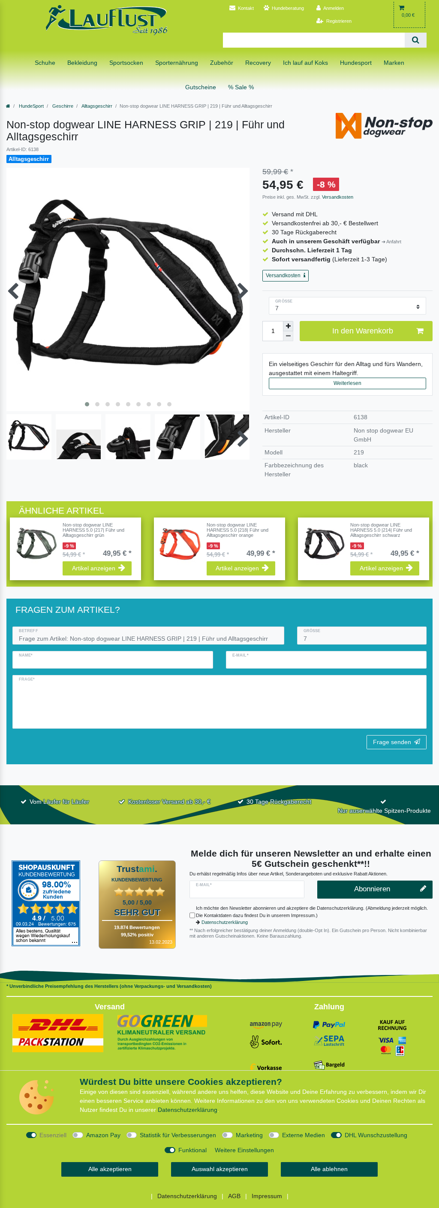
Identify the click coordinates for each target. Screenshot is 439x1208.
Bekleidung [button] (82, 62)
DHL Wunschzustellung (376, 1135)
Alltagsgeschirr (96, 106)
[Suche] (416, 40)
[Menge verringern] (288, 336)
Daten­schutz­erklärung (187, 1109)
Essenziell (52, 1135)
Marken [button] (394, 62)
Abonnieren (372, 889)
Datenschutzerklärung (224, 922)
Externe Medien (303, 1135)
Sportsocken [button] (126, 62)
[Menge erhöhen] (288, 326)
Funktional (192, 1150)
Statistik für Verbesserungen (178, 1135)
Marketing (249, 1135)
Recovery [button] (258, 62)
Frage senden (392, 742)
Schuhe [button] (45, 62)
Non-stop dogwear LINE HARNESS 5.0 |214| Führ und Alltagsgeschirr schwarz (381, 530)
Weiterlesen (347, 383)
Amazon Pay (103, 1135)
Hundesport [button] (356, 62)
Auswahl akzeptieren (220, 1169)
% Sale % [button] (241, 87)
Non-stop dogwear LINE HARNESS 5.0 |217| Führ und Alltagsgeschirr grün (93, 530)
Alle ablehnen (329, 1169)
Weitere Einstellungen (244, 1150)
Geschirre (62, 106)
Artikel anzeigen (93, 568)
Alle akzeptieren (110, 1169)
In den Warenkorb (362, 331)
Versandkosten (337, 197)
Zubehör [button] (221, 62)
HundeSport (31, 106)
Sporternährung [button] (176, 62)
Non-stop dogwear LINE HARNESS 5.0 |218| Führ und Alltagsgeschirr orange (237, 530)
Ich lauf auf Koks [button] (305, 62)
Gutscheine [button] (200, 87)
